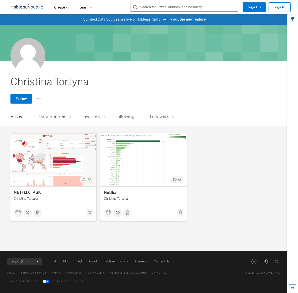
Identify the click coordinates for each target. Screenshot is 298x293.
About (93, 261)
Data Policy (96, 272)
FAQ (79, 261)
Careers (141, 261)
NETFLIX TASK (27, 192)
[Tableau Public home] (26, 7)
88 (89, 180)
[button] (253, 261)
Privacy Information (67, 272)
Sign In (279, 7)
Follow (21, 98)
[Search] (134, 7)
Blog (66, 261)
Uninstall (159, 272)
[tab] (292, 19)
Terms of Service (33, 272)
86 (180, 180)
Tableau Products (116, 261)
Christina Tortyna (26, 199)
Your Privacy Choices (67, 281)
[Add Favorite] (90, 213)
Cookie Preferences (22, 281)
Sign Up (254, 7)
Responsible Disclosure (128, 272)
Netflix (110, 192)
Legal (11, 272)
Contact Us (161, 261)
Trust (52, 261)
